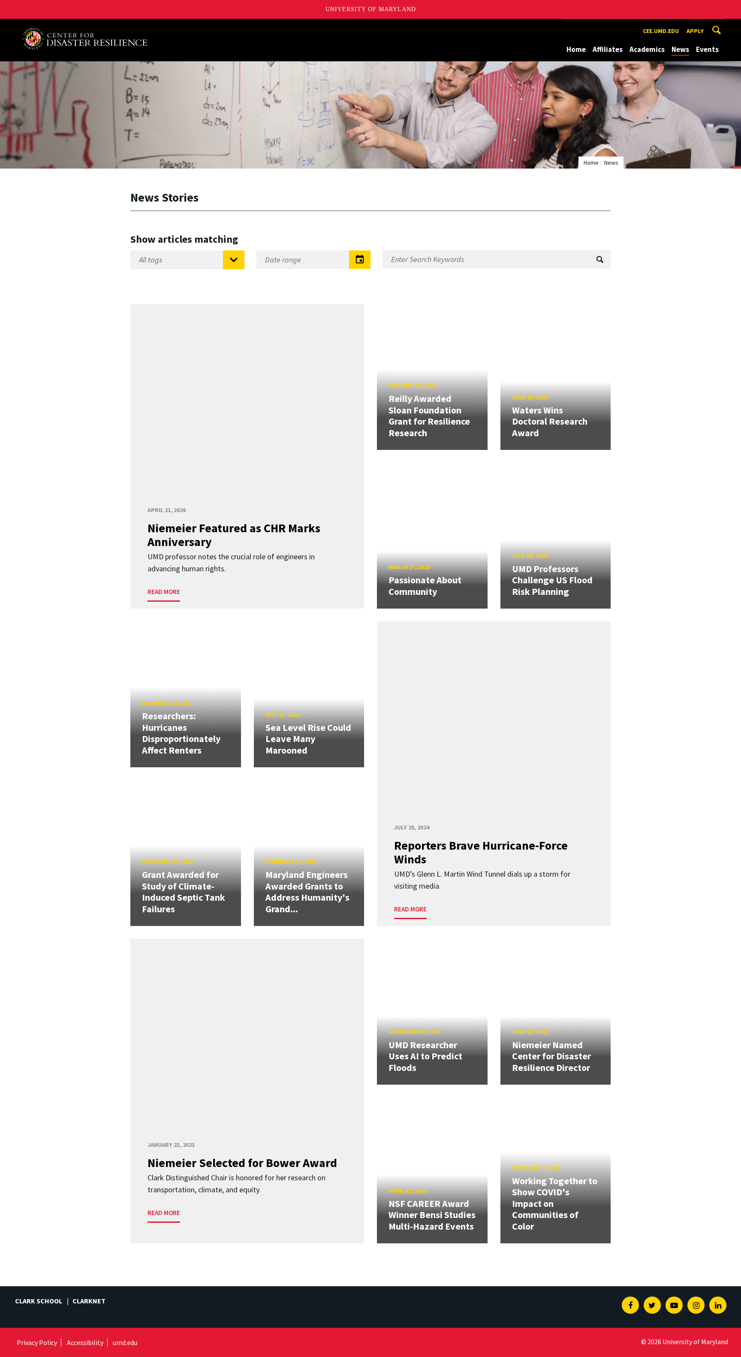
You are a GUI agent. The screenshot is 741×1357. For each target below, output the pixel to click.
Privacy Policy (37, 1342)
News (680, 49)
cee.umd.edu (661, 31)
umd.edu (125, 1342)
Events (707, 49)
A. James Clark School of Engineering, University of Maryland (84, 27)
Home (576, 49)
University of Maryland (370, 9)
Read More (164, 592)
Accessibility (85, 1342)
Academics (647, 49)
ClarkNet (88, 1301)
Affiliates (608, 49)
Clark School (38, 1301)
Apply (695, 31)
